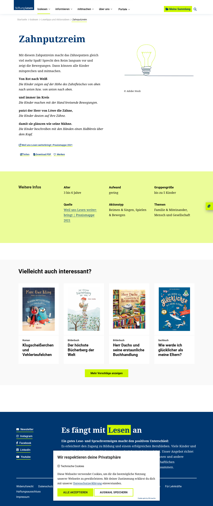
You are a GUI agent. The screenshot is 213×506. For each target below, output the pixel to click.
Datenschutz (45, 486)
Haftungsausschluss (28, 491)
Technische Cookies (72, 466)
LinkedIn (24, 449)
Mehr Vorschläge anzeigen (107, 373)
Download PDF (43, 154)
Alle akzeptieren (75, 492)
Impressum (22, 496)
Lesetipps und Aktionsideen (55, 19)
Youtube (25, 456)
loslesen (34, 19)
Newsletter (26, 429)
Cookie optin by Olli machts (147, 498)
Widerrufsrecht (24, 486)
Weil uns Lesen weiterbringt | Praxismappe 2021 (47, 145)
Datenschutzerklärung (87, 483)
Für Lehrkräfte (173, 486)
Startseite (22, 19)
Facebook (25, 443)
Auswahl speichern (113, 492)
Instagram (25, 436)
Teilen (26, 154)
